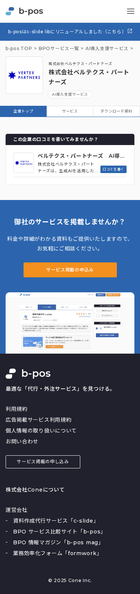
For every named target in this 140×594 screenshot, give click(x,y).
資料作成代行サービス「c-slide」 (56, 520)
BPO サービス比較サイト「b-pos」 (59, 531)
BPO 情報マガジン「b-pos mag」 (58, 542)
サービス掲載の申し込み (43, 461)
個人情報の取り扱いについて (41, 430)
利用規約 (17, 409)
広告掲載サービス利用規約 (38, 419)
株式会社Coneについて (35, 489)
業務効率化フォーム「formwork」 (57, 553)
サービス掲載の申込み (70, 270)
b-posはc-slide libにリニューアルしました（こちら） (68, 31)
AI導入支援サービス (70, 94)
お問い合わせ (22, 441)
